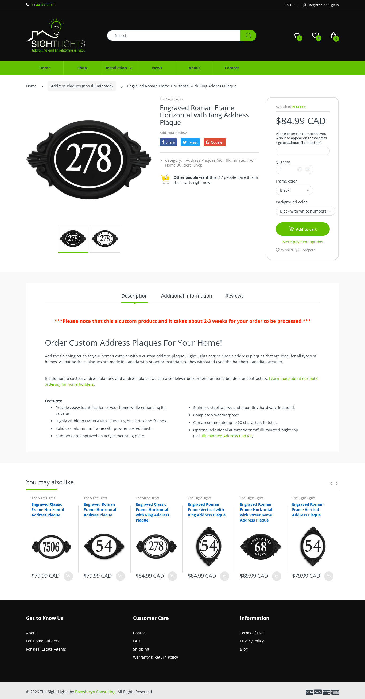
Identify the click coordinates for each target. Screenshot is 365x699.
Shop (198, 165)
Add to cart (306, 229)
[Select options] (68, 576)
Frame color (286, 181)
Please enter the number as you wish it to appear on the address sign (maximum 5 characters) (301, 138)
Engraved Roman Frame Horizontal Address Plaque (100, 509)
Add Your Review (173, 132)
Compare (308, 250)
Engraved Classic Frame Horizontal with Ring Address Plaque (152, 512)
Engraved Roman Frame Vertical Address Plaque (307, 509)
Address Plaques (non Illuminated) (82, 85)
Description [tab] (134, 295)
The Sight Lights (171, 99)
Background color (291, 201)
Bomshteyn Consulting (95, 691)
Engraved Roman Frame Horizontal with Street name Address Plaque (256, 512)
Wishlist (287, 250)
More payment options (302, 242)
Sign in (333, 4)
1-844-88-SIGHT (43, 4)
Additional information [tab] (186, 295)
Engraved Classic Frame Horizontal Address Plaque (48, 509)
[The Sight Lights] (55, 34)
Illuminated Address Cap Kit (227, 435)
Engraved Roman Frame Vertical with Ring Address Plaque (207, 509)
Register (315, 4)
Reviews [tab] (235, 295)
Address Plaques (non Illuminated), (217, 160)
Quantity (283, 162)
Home (31, 85)
